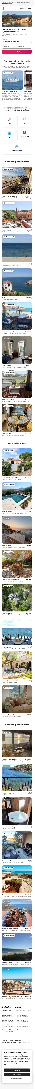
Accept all (17, 1070)
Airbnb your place (25, 8)
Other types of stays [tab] (7, 1010)
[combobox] (17, 41)
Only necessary (17, 1074)
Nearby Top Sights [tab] (20, 1010)
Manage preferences (16, 1078)
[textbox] (9, 47)
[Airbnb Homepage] (3, 8)
